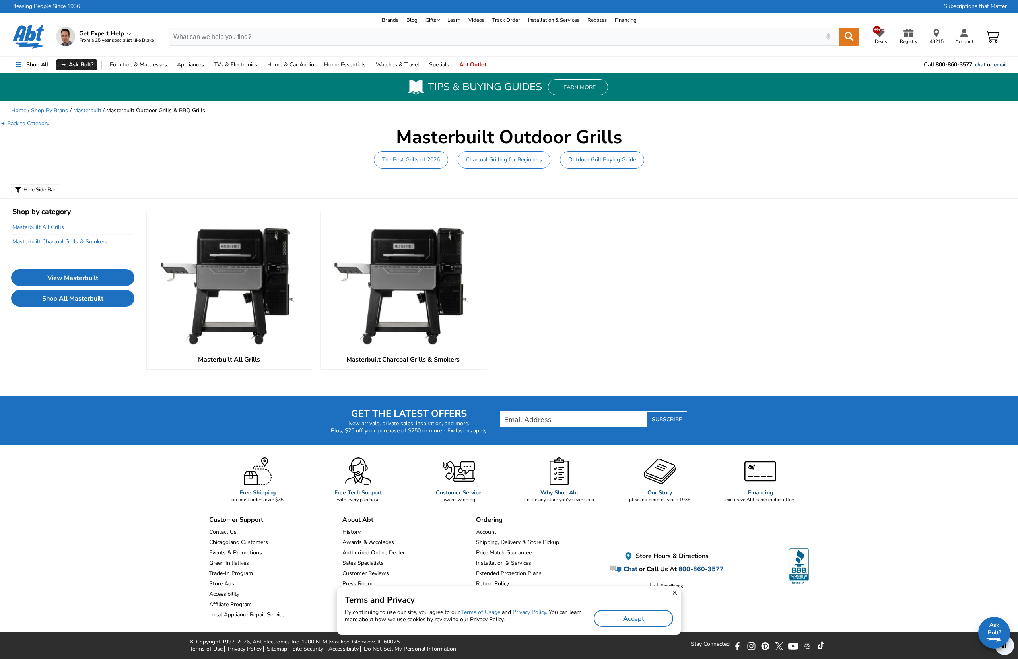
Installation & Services (553, 20)
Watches (397, 64)
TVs (235, 64)
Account (486, 532)
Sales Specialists (363, 563)
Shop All (37, 64)
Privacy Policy (529, 612)
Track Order (506, 20)
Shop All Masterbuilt (72, 298)
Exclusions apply (467, 430)
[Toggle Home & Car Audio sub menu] (318, 65)
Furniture (138, 64)
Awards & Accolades (368, 542)
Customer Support (236, 519)
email (1000, 64)
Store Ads (221, 583)
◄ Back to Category (24, 123)
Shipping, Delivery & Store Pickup (517, 542)
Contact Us (223, 532)
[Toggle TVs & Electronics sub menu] (261, 65)
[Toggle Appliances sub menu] (208, 65)
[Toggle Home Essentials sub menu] (369, 65)
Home (345, 64)
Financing (626, 20)
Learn (453, 20)
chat (980, 64)
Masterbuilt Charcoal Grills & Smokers (59, 241)
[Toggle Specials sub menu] (453, 65)
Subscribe (667, 419)
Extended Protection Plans (509, 573)
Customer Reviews (365, 573)
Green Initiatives (229, 563)
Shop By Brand (49, 110)
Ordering (489, 519)
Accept (633, 618)
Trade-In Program (231, 573)
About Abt (357, 519)
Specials (439, 64)
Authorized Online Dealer (373, 552)
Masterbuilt (87, 110)
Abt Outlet (472, 64)
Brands (390, 20)
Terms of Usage (480, 612)
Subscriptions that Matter (975, 6)
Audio (290, 64)
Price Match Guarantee (504, 552)
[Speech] (828, 37)
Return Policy (492, 583)
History (351, 532)
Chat (629, 569)
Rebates (597, 20)
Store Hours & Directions (671, 556)
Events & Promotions (235, 552)
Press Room (357, 583)
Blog (412, 20)
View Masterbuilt (72, 278)
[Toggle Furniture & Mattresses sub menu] (171, 65)
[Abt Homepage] (29, 37)
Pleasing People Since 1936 (45, 6)
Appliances (190, 64)
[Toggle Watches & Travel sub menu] (423, 65)
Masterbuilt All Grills (38, 227)
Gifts (430, 20)
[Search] (849, 37)
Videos (476, 20)
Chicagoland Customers (238, 542)
